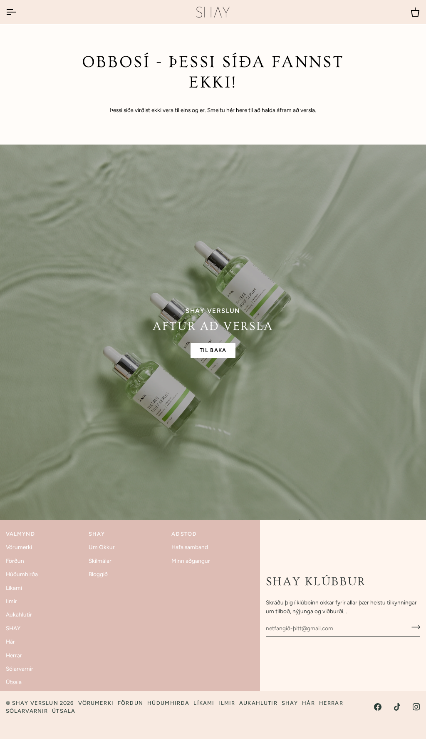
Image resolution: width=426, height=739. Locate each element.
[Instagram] (416, 707)
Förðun (15, 560)
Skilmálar (100, 560)
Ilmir (11, 601)
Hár (10, 641)
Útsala (14, 682)
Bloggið (98, 574)
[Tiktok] (397, 707)
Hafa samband (189, 547)
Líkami (14, 587)
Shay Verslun (35, 703)
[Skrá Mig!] (413, 627)
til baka (213, 350)
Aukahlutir (19, 614)
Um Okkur (102, 547)
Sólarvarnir (19, 668)
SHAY (13, 628)
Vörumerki (19, 547)
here (241, 110)
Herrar (14, 655)
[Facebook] (377, 707)
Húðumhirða (22, 574)
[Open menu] (18, 12)
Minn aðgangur (190, 560)
